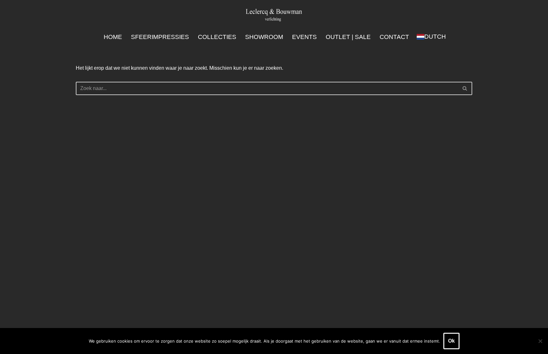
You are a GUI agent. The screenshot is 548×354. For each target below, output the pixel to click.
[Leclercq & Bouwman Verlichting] (274, 15)
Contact (394, 37)
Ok (451, 341)
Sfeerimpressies (160, 37)
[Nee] (540, 341)
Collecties (217, 37)
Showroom (264, 37)
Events (304, 37)
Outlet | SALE (348, 37)
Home (113, 37)
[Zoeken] (465, 88)
